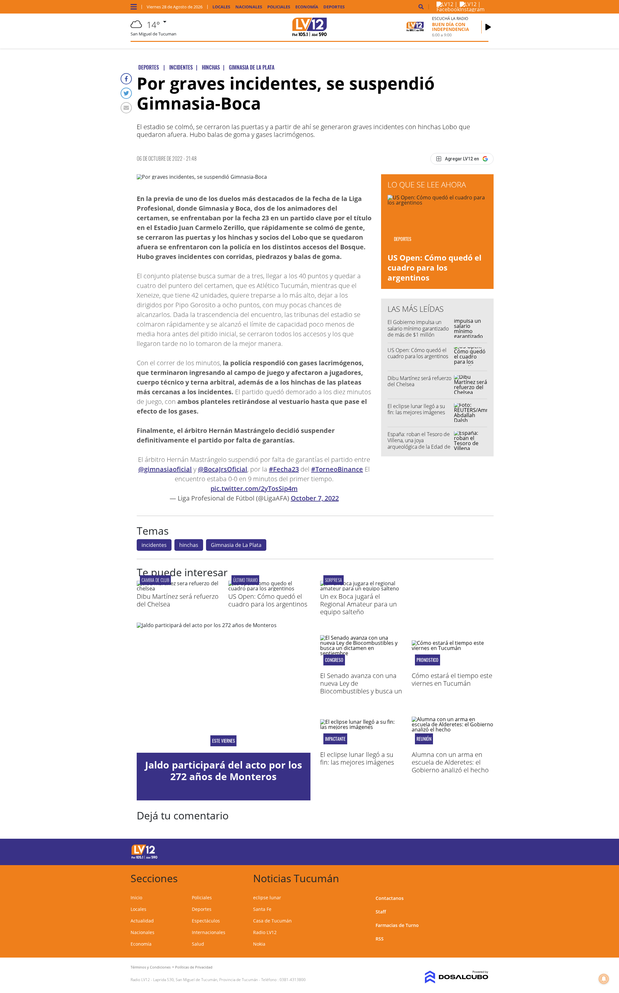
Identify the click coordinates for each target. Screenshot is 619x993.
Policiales (278, 7)
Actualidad (142, 921)
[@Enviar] (126, 107)
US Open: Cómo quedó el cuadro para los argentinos (434, 267)
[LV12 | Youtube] (443, 851)
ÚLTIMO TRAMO (245, 580)
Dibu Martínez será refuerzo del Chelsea (419, 381)
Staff (381, 912)
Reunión (424, 739)
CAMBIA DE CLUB (155, 580)
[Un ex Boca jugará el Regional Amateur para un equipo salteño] (361, 588)
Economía (306, 7)
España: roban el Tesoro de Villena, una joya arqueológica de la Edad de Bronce (419, 443)
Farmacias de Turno (397, 925)
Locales (221, 7)
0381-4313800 (293, 979)
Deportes (334, 7)
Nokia (259, 944)
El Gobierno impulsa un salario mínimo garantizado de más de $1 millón (418, 328)
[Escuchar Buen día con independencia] (488, 27)
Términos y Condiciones (151, 967)
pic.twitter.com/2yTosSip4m (254, 488)
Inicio (136, 897)
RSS (380, 939)
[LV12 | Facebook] (448, 9)
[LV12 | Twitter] (418, 851)
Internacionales (208, 932)
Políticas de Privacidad (193, 967)
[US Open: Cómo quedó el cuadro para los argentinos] (269, 588)
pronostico (427, 660)
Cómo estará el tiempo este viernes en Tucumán (452, 679)
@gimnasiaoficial (165, 469)
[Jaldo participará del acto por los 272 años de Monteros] (223, 688)
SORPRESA (333, 580)
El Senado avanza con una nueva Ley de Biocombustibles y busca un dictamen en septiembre (361, 687)
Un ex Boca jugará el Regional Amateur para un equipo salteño (358, 604)
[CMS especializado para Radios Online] (447, 977)
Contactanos (390, 898)
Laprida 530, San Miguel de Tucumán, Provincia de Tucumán (205, 979)
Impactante (335, 739)
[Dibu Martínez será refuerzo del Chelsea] (178, 588)
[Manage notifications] (604, 979)
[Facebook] (126, 78)
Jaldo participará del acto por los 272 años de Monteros (223, 770)
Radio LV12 (265, 932)
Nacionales (248, 7)
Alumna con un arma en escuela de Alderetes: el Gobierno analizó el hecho (450, 762)
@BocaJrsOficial (222, 469)
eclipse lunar (267, 897)
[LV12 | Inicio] (481, 877)
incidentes (154, 545)
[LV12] (144, 857)
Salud (198, 944)
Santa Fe (262, 909)
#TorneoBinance (337, 469)
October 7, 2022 (315, 498)
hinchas (188, 545)
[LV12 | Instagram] (472, 9)
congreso (334, 660)
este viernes (223, 741)
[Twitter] (126, 93)
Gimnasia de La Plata (236, 545)
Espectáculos (206, 921)
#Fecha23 (284, 469)
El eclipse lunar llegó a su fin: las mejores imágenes (416, 409)
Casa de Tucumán (272, 921)
